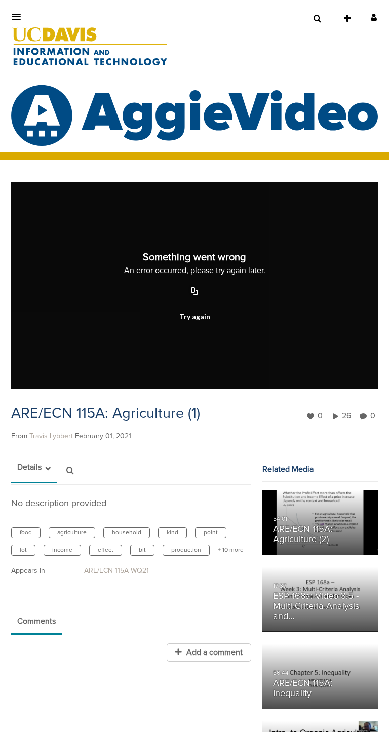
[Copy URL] (194, 292)
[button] (19, 17)
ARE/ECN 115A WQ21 (116, 570)
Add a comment (213, 652)
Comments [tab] (36, 621)
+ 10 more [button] (231, 550)
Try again (194, 316)
